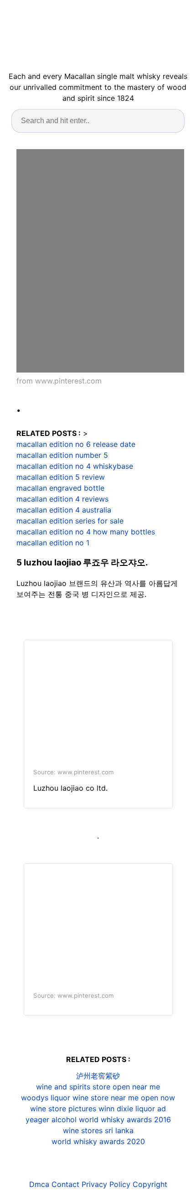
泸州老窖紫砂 (98, 1075)
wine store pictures (63, 1108)
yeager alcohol (51, 1119)
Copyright (150, 1184)
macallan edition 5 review (60, 477)
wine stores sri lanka (98, 1130)
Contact (65, 1184)
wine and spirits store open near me (98, 1086)
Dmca (39, 1184)
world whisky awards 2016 (125, 1119)
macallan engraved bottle (60, 487)
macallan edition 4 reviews (62, 498)
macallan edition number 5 (62, 455)
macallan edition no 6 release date (75, 444)
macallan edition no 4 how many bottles (85, 531)
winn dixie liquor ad (132, 1108)
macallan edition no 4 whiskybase (74, 466)
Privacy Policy (106, 1184)
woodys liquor (45, 1097)
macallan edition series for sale (70, 520)
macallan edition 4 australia (63, 509)
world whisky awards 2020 (98, 1141)
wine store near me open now (123, 1097)
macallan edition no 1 (52, 542)
